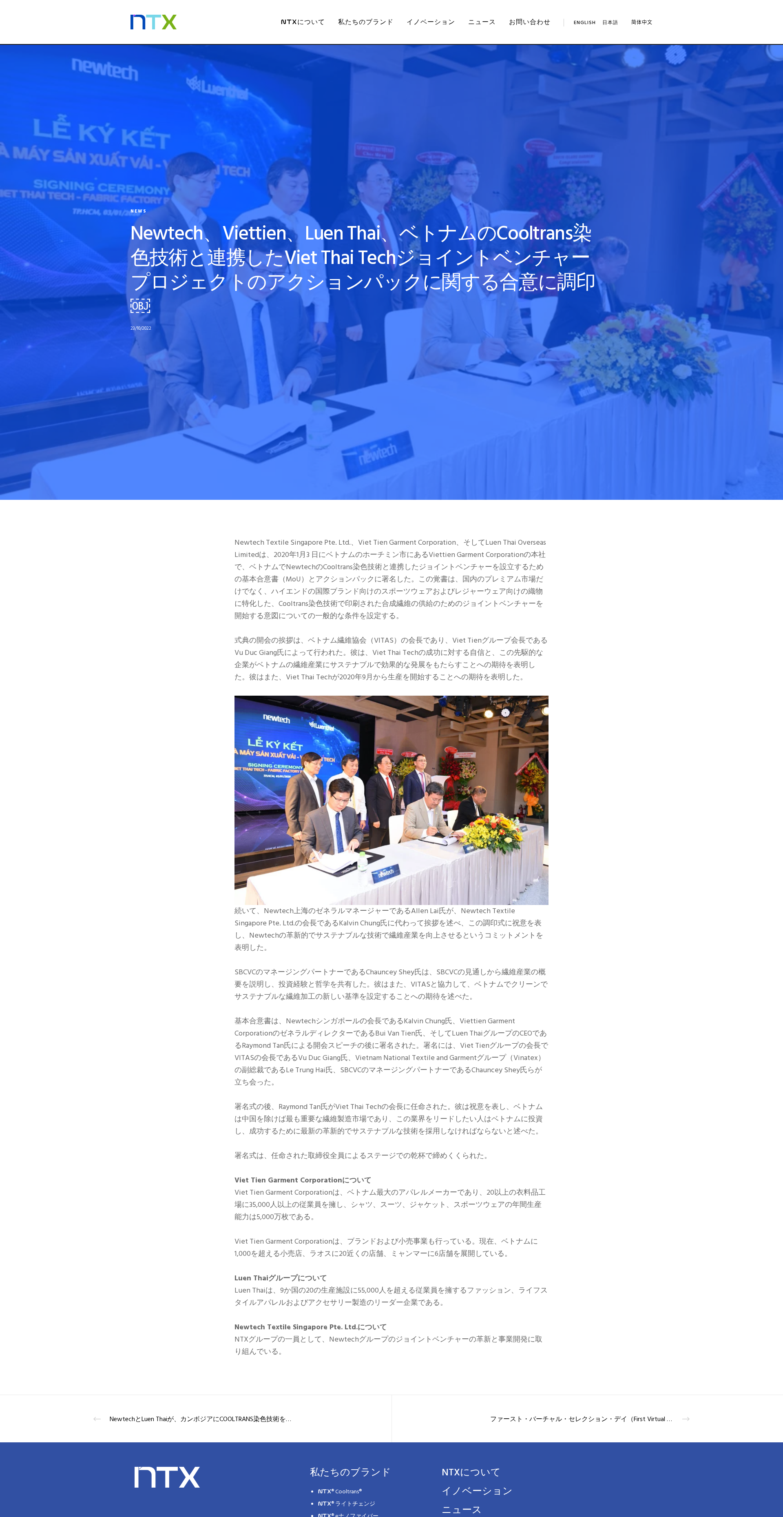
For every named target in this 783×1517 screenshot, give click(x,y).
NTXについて (471, 1472)
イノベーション (477, 1491)
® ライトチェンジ (346, 1503)
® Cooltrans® (340, 1491)
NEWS (138, 211)
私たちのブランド (350, 1472)
